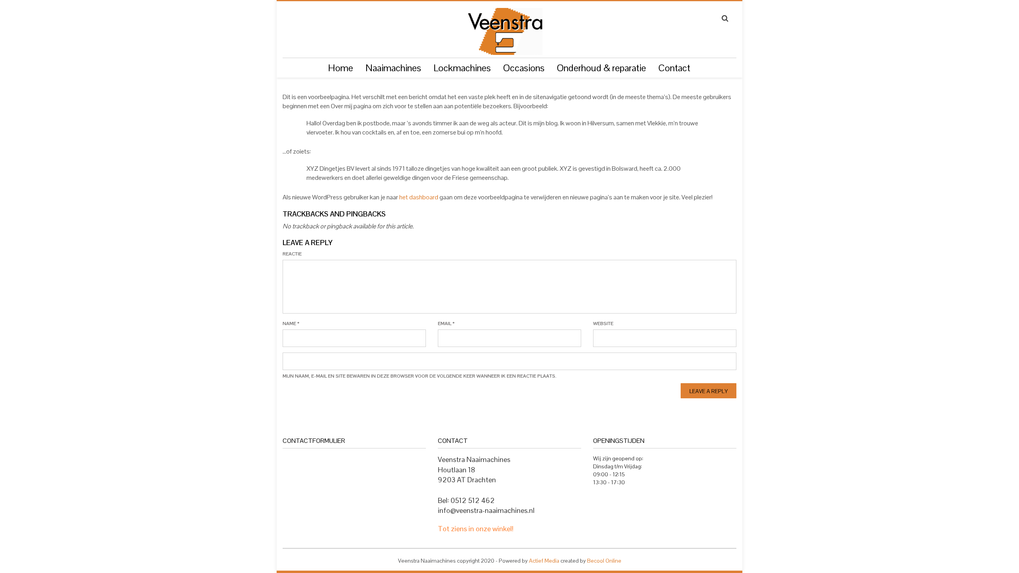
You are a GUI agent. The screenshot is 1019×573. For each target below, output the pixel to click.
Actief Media (544, 560)
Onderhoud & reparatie (601, 68)
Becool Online (604, 560)
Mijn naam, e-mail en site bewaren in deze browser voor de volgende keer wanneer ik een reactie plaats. (419, 376)
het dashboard (418, 197)
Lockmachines (462, 68)
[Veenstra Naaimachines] (505, 28)
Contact (674, 68)
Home (340, 68)
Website (603, 323)
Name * (291, 323)
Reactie (292, 254)
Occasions (524, 68)
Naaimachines (393, 68)
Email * (446, 323)
